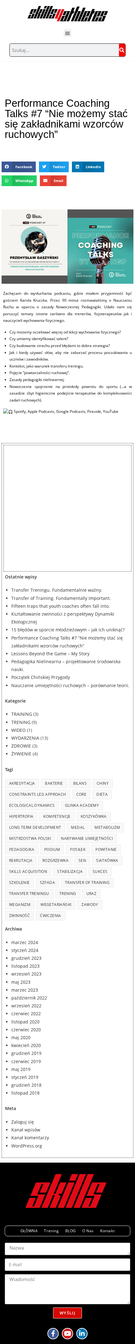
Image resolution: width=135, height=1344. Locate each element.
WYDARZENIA (25, 738)
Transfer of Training (87, 882)
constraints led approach (37, 794)
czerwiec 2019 (26, 1061)
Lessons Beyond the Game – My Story (50, 654)
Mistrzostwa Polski (30, 838)
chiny (103, 783)
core (81, 794)
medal (77, 827)
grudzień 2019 (26, 1053)
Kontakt (107, 1230)
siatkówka (107, 860)
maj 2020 (20, 1037)
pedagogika (21, 849)
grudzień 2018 (26, 1085)
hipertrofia (21, 816)
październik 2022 (29, 998)
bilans (80, 783)
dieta (102, 794)
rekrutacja (20, 860)
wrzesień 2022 (26, 1006)
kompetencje (56, 816)
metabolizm (107, 827)
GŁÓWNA (29, 1230)
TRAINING (21, 714)
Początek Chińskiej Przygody (40, 677)
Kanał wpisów (25, 1130)
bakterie (54, 783)
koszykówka (94, 816)
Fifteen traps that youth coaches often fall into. (60, 606)
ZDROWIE (21, 746)
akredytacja (22, 783)
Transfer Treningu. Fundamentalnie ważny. (56, 590)
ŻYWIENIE (21, 754)
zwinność (19, 915)
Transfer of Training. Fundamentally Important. (61, 598)
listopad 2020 (25, 1022)
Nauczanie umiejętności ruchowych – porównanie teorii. (70, 685)
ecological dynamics (32, 805)
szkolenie (19, 882)
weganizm (19, 904)
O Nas (88, 1230)
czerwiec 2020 (26, 1030)
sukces (100, 871)
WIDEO (18, 730)
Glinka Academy (82, 805)
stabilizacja (70, 871)
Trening (51, 1230)
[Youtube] (67, 1333)
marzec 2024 (24, 942)
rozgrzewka (55, 860)
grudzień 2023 (26, 958)
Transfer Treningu (29, 893)
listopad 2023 (25, 966)
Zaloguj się (22, 1122)
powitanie (106, 849)
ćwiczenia (50, 915)
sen (82, 860)
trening (67, 893)
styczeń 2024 (24, 950)
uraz (91, 893)
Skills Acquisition (28, 871)
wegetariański (55, 904)
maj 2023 (20, 982)
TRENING (20, 722)
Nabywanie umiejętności (87, 838)
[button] (67, 33)
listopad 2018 (25, 1093)
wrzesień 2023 (26, 974)
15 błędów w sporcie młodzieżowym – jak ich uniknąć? (68, 630)
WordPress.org (26, 1146)
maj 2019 (20, 1069)
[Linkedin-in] (82, 1333)
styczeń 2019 (24, 1077)
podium (52, 849)
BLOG (70, 1230)
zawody (89, 904)
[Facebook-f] (53, 1333)
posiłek (77, 849)
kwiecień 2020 (26, 1045)
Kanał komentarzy (30, 1138)
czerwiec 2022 (26, 1014)
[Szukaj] (122, 50)
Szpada (47, 882)
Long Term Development (35, 827)
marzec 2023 (24, 990)
